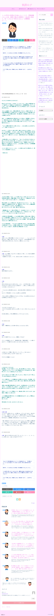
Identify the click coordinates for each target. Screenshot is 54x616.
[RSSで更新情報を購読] (20, 499)
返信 (33, 598)
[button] (32, 40)
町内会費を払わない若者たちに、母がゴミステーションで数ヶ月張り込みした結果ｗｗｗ (45, 69)
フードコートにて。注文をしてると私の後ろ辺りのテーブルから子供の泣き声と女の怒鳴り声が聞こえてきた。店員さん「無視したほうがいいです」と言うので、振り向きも (17, 64)
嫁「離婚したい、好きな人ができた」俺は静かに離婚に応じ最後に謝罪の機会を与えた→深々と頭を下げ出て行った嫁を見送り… (46, 37)
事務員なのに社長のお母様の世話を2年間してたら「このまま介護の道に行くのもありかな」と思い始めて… (46, 30)
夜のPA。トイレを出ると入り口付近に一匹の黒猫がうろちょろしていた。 (17, 467)
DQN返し (4, 483)
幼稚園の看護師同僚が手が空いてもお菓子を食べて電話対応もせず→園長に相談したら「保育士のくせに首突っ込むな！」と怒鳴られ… (46, 44)
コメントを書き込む (19, 602)
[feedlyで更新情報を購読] (17, 499)
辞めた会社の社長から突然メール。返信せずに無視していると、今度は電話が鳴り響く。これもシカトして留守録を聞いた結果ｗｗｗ (45, 79)
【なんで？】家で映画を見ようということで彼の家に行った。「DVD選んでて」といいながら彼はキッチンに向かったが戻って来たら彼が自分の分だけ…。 (17, 48)
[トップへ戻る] (52, 614)
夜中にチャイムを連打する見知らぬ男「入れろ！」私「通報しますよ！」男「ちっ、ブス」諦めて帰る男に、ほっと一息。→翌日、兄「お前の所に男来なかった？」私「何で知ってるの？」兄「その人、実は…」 (45, 90)
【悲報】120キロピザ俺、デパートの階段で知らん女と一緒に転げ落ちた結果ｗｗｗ (45, 100)
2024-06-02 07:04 (5, 593)
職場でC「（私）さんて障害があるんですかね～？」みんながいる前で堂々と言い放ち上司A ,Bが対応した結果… (46, 50)
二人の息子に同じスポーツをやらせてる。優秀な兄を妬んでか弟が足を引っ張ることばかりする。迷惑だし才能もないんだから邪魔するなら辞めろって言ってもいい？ (17, 58)
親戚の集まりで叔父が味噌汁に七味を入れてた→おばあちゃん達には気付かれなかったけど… (46, 25)
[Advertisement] (18, 84)
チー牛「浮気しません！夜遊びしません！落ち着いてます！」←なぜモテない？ (17, 70)
